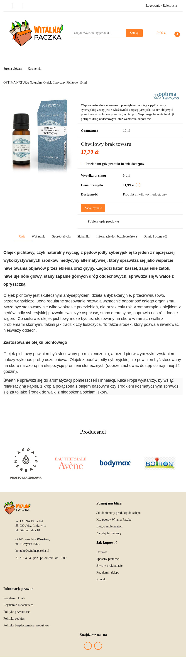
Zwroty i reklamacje (109, 565)
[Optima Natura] (166, 95)
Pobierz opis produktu (103, 221)
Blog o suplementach (109, 526)
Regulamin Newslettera (18, 605)
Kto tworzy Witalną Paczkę (113, 519)
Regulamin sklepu (107, 572)
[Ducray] (160, 463)
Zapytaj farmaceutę (108, 533)
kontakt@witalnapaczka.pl (32, 550)
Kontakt (101, 579)
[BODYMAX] (70, 463)
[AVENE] (25, 463)
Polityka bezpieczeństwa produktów (26, 625)
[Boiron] (115, 463)
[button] (109, 503)
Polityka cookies (13, 618)
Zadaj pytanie (93, 208)
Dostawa (101, 552)
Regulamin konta (14, 598)
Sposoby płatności (108, 559)
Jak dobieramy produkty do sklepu (118, 513)
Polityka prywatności (16, 611)
